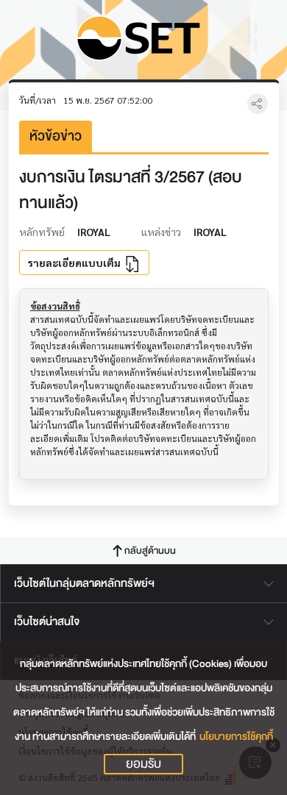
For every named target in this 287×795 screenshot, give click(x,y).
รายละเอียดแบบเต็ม (75, 262)
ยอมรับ (143, 764)
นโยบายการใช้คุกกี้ (236, 736)
